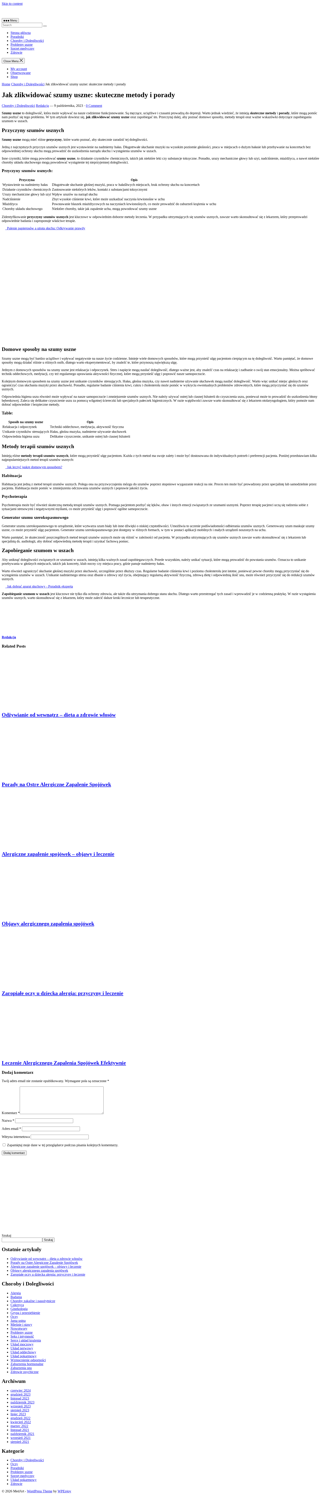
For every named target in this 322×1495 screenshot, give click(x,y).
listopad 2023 (20, 1398)
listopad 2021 (20, 1430)
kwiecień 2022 (21, 1422)
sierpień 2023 (20, 1410)
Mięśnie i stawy (21, 1324)
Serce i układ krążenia (26, 1340)
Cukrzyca (17, 1305)
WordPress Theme (39, 1491)
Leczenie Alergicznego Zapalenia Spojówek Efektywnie (64, 1063)
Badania (16, 1297)
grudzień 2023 (20, 1394)
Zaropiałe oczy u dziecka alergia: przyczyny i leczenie (62, 993)
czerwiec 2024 (21, 1390)
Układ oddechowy (23, 1352)
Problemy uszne (22, 44)
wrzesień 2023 (21, 1406)
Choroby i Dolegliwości (27, 40)
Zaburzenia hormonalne (27, 1364)
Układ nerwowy (22, 1348)
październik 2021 (22, 1434)
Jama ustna (18, 1320)
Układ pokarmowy (24, 1356)
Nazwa (8, 1120)
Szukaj (6, 1235)
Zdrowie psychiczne (25, 1372)
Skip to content (12, 3)
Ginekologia (19, 1309)
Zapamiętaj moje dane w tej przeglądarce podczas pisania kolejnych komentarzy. (62, 1145)
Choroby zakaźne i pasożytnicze (33, 1301)
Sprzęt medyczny (22, 48)
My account (19, 69)
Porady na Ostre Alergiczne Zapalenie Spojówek (56, 784)
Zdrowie (16, 52)
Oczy (14, 1317)
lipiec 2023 (18, 1414)
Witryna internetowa (16, 1137)
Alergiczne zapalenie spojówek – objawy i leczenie (58, 854)
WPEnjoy (64, 1491)
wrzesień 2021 (21, 1438)
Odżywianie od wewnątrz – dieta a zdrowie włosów (59, 715)
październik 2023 (22, 1402)
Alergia (16, 1293)
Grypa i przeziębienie (25, 1313)
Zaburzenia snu (21, 1368)
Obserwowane (21, 73)
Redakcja (42, 105)
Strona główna (21, 33)
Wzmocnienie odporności (28, 1360)
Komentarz (11, 1113)
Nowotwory (19, 1328)
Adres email (11, 1128)
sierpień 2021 (20, 1442)
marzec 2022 (19, 1426)
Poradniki (17, 37)
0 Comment (94, 105)
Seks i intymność (22, 1336)
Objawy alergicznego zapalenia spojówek (48, 923)
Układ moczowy (22, 1344)
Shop (14, 77)
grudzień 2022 (20, 1418)
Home (6, 84)
